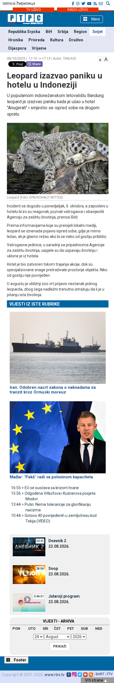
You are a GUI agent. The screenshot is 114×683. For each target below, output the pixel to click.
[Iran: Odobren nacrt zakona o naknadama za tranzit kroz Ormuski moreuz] (58, 345)
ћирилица (26, 3)
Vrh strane (94, 680)
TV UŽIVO (33, 10)
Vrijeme (39, 48)
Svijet (97, 31)
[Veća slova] (105, 59)
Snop (53, 568)
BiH (49, 31)
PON (16, 628)
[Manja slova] (100, 59)
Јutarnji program (64, 596)
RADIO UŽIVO (78, 10)
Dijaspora (17, 48)
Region (80, 31)
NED (98, 628)
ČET (57, 628)
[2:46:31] (29, 602)
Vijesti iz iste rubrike (34, 304)
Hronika (15, 40)
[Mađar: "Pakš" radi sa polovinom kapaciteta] (58, 435)
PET (70, 628)
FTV (110, 674)
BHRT (100, 674)
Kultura (56, 40)
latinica (9, 3)
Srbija (63, 31)
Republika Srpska (24, 31)
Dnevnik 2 (57, 541)
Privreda (36, 40)
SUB (84, 628)
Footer (19, 660)
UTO (31, 628)
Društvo (76, 40)
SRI (45, 628)
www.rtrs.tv (54, 674)
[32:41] (29, 546)
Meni (95, 19)
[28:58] (29, 574)
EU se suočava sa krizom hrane (45, 488)
